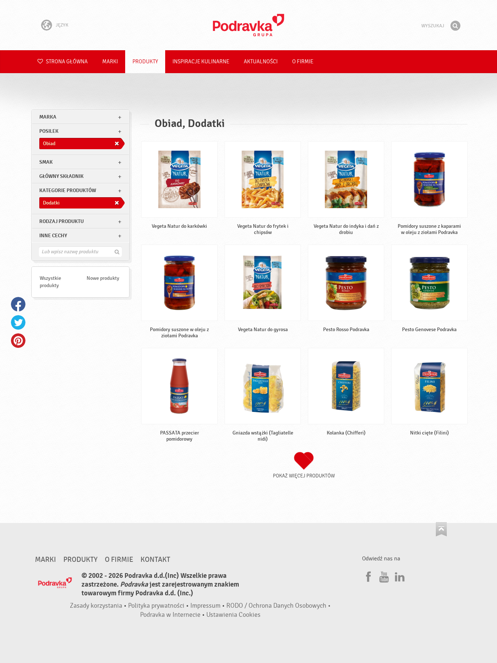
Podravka (248, 25)
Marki (110, 62)
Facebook (18, 304)
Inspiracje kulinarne (200, 62)
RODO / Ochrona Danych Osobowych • (278, 606)
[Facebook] (367, 575)
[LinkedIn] (398, 575)
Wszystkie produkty (50, 282)
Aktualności (261, 62)
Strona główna (66, 62)
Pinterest (18, 340)
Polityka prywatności (156, 606)
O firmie (302, 62)
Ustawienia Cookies (233, 615)
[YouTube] (383, 575)
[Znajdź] (455, 26)
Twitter (18, 322)
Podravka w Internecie (170, 615)
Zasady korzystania (96, 606)
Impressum (205, 606)
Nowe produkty (103, 278)
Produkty (145, 62)
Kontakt (155, 559)
